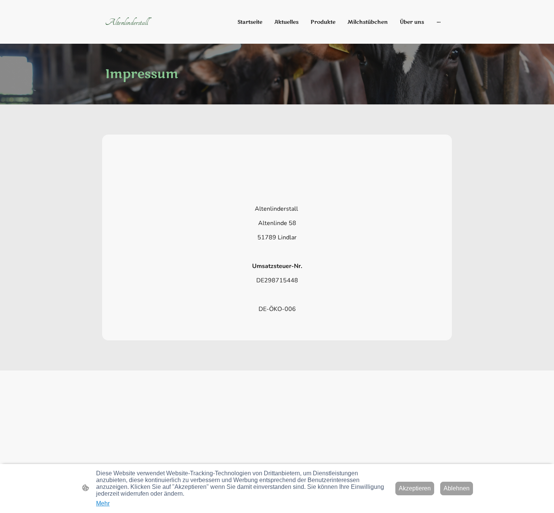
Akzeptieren (415, 488)
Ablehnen (457, 488)
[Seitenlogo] (160, 34)
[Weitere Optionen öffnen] (439, 22)
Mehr (103, 503)
